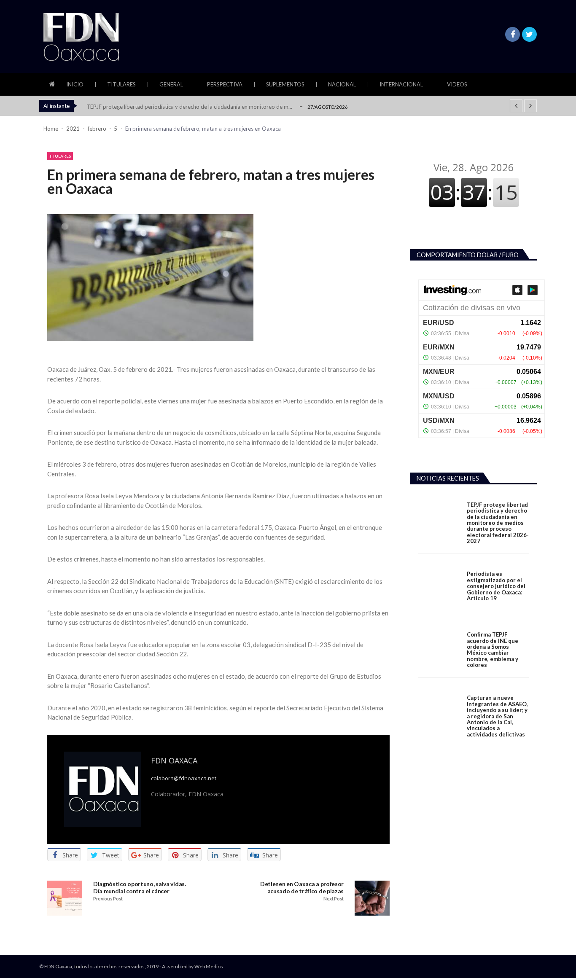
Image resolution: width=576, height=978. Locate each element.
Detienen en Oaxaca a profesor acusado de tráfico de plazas (302, 888)
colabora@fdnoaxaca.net (183, 778)
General (171, 84)
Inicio (74, 84)
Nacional (342, 84)
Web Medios (208, 966)
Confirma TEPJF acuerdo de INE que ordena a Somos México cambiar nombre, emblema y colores (492, 649)
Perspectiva (224, 84)
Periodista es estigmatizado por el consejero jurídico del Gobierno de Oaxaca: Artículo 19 (496, 586)
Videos (457, 84)
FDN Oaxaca (174, 760)
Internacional (401, 84)
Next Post (333, 898)
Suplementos (285, 84)
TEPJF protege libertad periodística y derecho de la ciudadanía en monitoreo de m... (189, 106)
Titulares (121, 84)
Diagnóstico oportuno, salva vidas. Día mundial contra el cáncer (139, 888)
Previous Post (108, 898)
